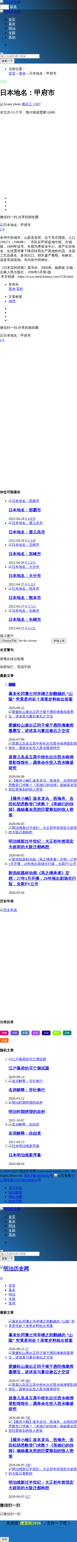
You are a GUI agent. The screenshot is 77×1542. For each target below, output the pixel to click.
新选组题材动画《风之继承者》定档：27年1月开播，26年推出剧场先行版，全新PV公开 (42, 878)
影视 (25, 1032)
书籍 (4, 1032)
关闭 (4, 1539)
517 (27, 1496)
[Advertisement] (38, 153)
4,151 (32, 628)
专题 (12, 33)
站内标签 (15, 1192)
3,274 (32, 562)
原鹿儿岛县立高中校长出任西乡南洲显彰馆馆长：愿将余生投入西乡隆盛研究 (41, 762)
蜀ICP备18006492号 (38, 1175)
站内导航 (15, 1201)
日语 (46, 1032)
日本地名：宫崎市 (25, 554)
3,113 (31, 584)
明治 (12, 28)
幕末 (12, 24)
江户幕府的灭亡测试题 (29, 1068)
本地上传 (59, 640)
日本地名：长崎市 (25, 619)
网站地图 (15, 1197)
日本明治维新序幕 (25, 1155)
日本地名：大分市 (25, 575)
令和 (12, 684)
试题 (4, 1040)
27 (27, 1349)
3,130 (32, 540)
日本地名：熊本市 (25, 597)
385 (27, 1380)
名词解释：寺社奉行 (27, 1090)
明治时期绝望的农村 (27, 1111)
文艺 (35, 1032)
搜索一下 (7, 60)
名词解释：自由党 (25, 1133)
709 (27, 1465)
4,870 (32, 518)
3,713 (32, 606)
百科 (19, 289)
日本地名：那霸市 (25, 510)
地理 (12, 301)
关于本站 (15, 1188)
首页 (12, 19)
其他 (12, 37)
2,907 (37, 104)
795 (27, 1418)
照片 (56, 1032)
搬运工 (27, 104)
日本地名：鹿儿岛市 (27, 532)
